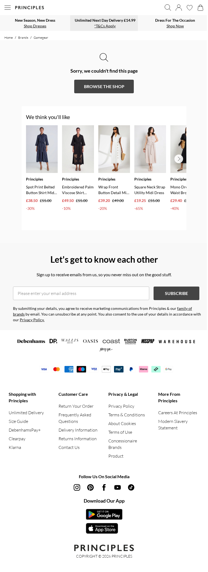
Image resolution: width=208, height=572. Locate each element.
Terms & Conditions (126, 414)
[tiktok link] (131, 487)
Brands (23, 38)
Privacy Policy (121, 406)
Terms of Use (120, 432)
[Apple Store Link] (104, 528)
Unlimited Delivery (26, 412)
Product (115, 456)
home (8, 38)
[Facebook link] (104, 487)
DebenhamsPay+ (25, 430)
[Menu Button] (7, 7)
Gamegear (41, 38)
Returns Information (77, 438)
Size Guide (18, 421)
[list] (106, 175)
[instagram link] (77, 487)
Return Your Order (75, 406)
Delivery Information (78, 430)
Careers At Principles (177, 412)
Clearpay (17, 438)
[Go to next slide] (178, 159)
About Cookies (122, 423)
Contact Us (69, 447)
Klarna (15, 447)
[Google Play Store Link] (104, 514)
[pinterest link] (90, 487)
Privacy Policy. (32, 319)
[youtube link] (117, 487)
